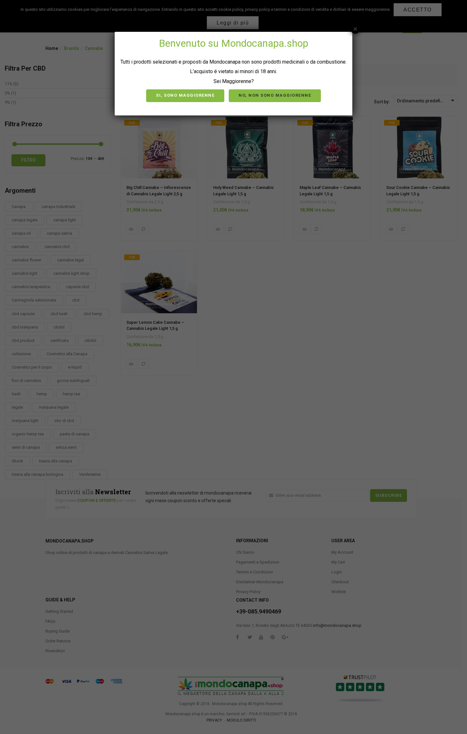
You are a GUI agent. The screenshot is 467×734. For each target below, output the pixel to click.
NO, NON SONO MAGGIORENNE (275, 95)
